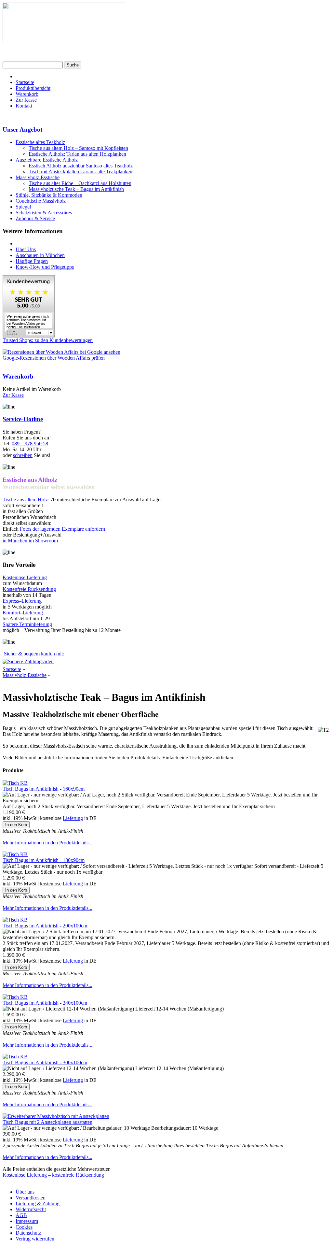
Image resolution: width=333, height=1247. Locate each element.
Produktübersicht (33, 88)
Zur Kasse (26, 100)
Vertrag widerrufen (35, 1238)
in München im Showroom (30, 540)
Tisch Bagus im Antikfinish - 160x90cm (44, 789)
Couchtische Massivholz (41, 201)
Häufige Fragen (32, 261)
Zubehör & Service (35, 218)
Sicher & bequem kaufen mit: (34, 653)
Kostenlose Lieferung (25, 577)
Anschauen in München (40, 255)
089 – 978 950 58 (30, 443)
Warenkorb (27, 94)
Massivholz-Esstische (38, 177)
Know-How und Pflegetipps (45, 267)
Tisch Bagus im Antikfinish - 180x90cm (44, 860)
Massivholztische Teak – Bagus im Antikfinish (76, 189)
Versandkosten (31, 1197)
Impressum (27, 1221)
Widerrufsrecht (31, 1209)
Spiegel (23, 206)
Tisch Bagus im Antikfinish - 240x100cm (45, 1003)
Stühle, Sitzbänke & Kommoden (49, 195)
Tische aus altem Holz (25, 499)
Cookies (24, 1227)
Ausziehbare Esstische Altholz (47, 160)
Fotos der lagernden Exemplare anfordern (62, 529)
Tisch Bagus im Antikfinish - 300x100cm (45, 1062)
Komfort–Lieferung (23, 612)
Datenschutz (28, 1233)
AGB (21, 1215)
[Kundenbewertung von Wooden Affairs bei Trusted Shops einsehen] (29, 335)
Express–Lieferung (22, 601)
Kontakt (24, 105)
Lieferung (73, 818)
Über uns (25, 1192)
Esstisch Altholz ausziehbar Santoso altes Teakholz (81, 165)
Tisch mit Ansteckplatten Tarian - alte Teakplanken (80, 171)
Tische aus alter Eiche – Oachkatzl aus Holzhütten (80, 183)
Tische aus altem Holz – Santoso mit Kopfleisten (78, 148)
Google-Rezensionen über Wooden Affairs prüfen (54, 358)
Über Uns (26, 249)
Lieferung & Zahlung (38, 1203)
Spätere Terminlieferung (27, 624)
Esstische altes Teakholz (40, 142)
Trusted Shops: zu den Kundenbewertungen (48, 340)
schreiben (23, 455)
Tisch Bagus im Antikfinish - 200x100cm (45, 925)
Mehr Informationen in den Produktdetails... (47, 842)
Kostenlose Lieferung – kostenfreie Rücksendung (53, 1175)
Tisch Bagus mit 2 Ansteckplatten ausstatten (47, 1122)
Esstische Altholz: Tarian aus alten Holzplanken (77, 154)
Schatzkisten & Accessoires (44, 212)
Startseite (25, 82)
